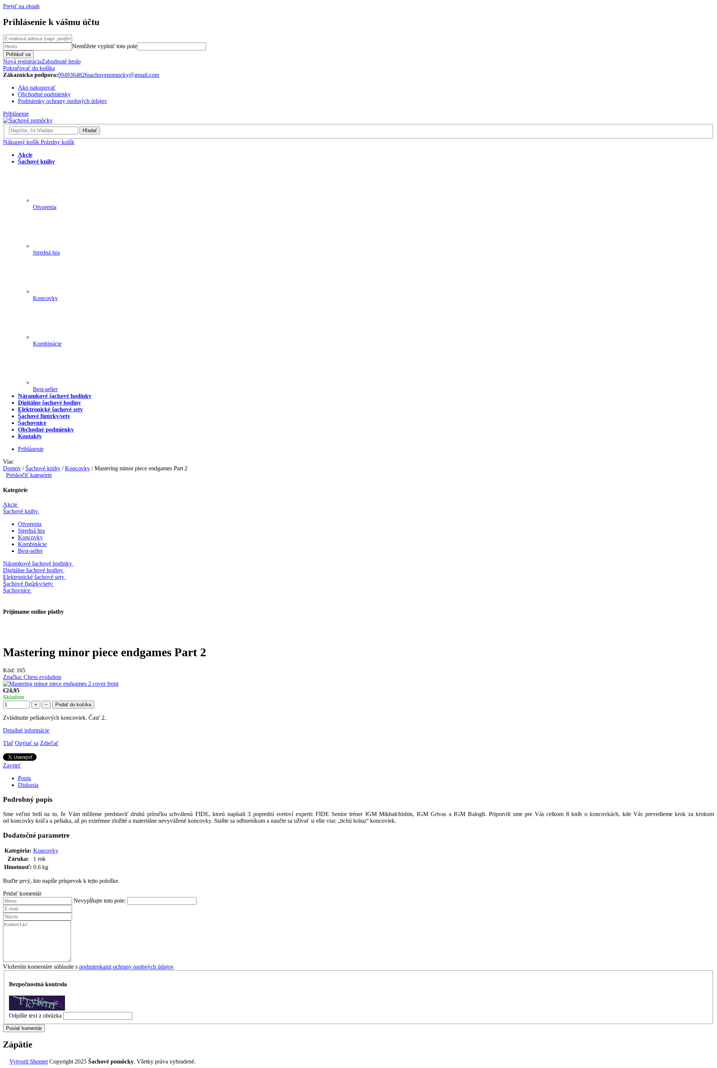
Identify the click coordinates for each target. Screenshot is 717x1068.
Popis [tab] (24, 778)
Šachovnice (16, 590)
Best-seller (30, 551)
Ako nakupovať (37, 87)
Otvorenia (29, 524)
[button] (358, 893)
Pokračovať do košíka (29, 68)
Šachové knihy (20, 511)
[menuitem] (25, 155)
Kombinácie (32, 544)
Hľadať (90, 130)
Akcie (10, 504)
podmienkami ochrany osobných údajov (126, 966)
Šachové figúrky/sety (28, 583)
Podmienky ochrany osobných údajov (62, 101)
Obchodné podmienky (44, 94)
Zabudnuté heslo (61, 61)
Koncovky (30, 537)
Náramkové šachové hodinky (37, 563)
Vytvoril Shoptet (28, 1061)
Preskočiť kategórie (29, 475)
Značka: (32, 677)
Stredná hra (31, 530)
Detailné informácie (26, 730)
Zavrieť (12, 765)
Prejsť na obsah (21, 6)
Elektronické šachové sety (33, 577)
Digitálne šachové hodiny (33, 570)
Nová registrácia (22, 61)
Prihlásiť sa (18, 54)
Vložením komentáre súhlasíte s (88, 966)
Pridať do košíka (73, 704)
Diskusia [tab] (28, 785)
